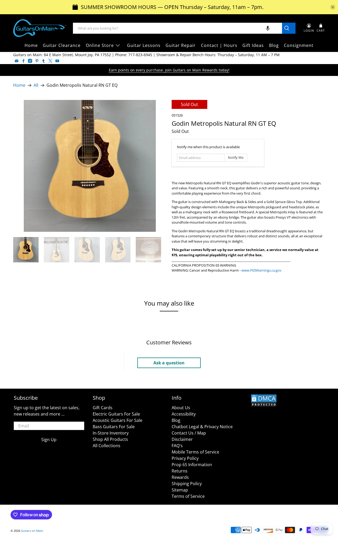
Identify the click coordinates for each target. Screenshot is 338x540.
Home (31, 45)
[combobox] (177, 28)
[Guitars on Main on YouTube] (57, 61)
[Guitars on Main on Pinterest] (37, 61)
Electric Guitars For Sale (116, 414)
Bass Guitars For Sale (114, 427)
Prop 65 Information (192, 464)
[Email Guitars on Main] (17, 61)
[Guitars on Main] (39, 28)
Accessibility (184, 414)
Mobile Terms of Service (195, 452)
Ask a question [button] (169, 363)
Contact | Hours (219, 45)
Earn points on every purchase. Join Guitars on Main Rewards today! (169, 70)
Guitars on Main (32, 531)
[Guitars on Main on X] (50, 61)
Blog (274, 45)
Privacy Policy (185, 458)
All (36, 85)
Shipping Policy (187, 483)
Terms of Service (188, 496)
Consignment (298, 45)
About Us (181, 408)
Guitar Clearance (62, 45)
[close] (332, 7)
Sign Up (49, 439)
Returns (179, 471)
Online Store (100, 45)
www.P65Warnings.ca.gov (261, 270)
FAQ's (177, 446)
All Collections (106, 446)
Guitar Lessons (144, 45)
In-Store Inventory (111, 433)
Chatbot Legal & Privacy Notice (202, 427)
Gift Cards (102, 408)
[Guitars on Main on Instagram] (30, 61)
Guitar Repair (181, 45)
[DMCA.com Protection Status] (264, 405)
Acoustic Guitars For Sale (117, 420)
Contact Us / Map (189, 433)
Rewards (180, 477)
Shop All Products (110, 439)
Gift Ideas (253, 45)
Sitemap (180, 490)
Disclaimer (182, 439)
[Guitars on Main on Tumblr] (43, 61)
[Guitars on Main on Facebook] (23, 61)
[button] (267, 28)
